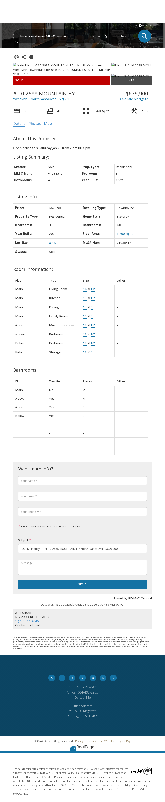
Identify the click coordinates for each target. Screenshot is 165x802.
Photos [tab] (35, 123)
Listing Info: (25, 196)
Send (82, 584)
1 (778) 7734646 (27, 621)
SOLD (149, 25)
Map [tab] (48, 123)
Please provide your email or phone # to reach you (51, 526)
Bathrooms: (25, 370)
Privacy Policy (82, 741)
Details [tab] (19, 123)
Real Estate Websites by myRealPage (111, 741)
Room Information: (33, 269)
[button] (51, 678)
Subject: (23, 540)
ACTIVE (133, 25)
